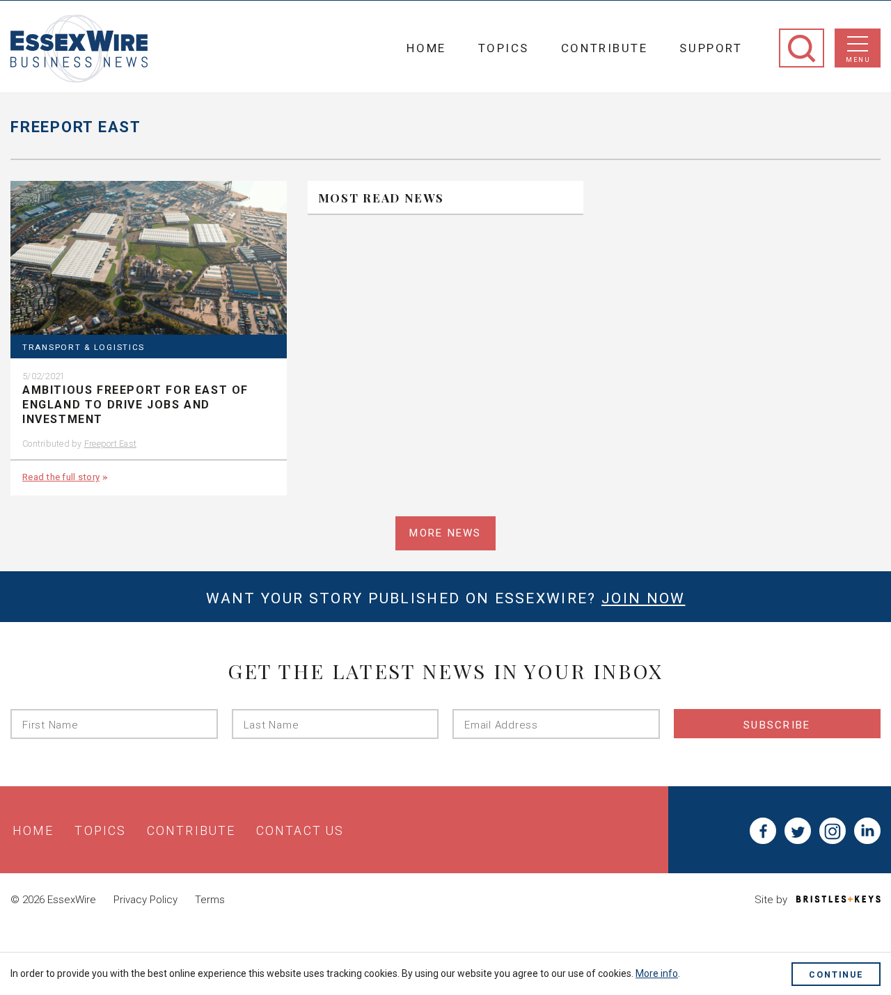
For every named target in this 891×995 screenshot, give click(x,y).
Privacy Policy (145, 899)
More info (657, 973)
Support (710, 48)
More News (445, 533)
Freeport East (110, 443)
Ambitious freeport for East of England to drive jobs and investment (135, 404)
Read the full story (61, 476)
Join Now (643, 598)
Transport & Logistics (83, 347)
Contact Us (300, 831)
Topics (503, 48)
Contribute (604, 48)
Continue (836, 974)
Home (426, 48)
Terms (210, 899)
